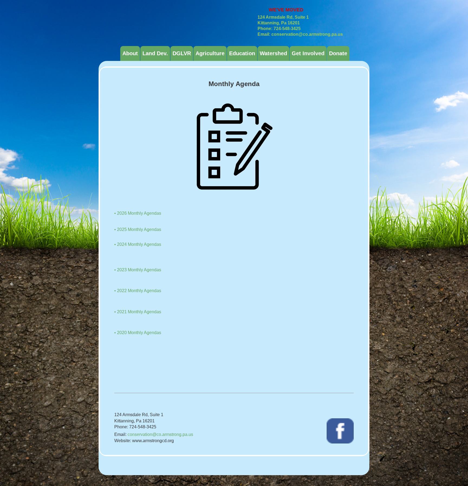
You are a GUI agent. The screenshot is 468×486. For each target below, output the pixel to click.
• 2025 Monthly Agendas (137, 229)
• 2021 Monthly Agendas (137, 311)
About (130, 53)
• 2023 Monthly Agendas (137, 270)
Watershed (273, 53)
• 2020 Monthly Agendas (137, 332)
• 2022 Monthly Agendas (137, 290)
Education (242, 53)
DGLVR (182, 53)
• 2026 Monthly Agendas (137, 213)
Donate (338, 53)
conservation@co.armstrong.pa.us (160, 434)
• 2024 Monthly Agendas (137, 244)
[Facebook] (340, 430)
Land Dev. (155, 53)
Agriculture (210, 53)
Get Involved (308, 53)
